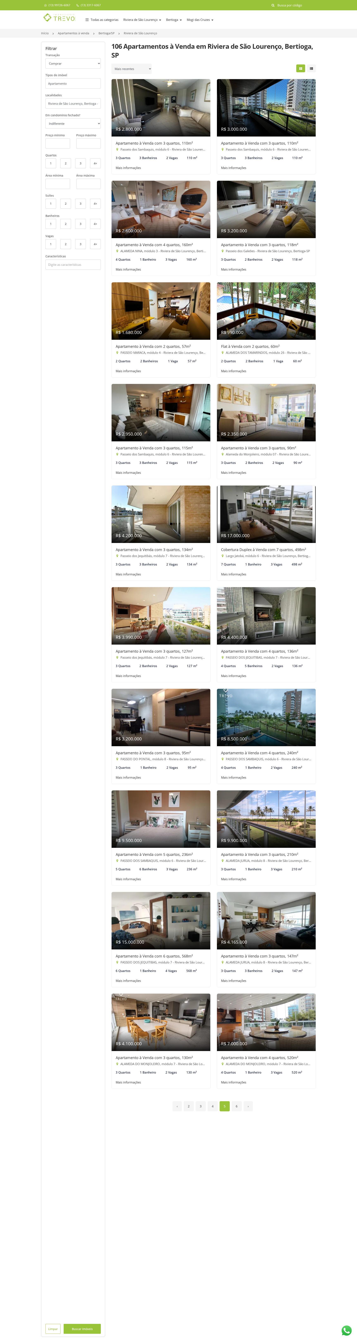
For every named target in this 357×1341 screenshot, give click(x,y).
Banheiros (52, 216)
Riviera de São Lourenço (140, 20)
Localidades (53, 95)
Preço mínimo (55, 135)
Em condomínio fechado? (62, 115)
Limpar (53, 1329)
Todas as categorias (104, 20)
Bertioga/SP (106, 33)
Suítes (49, 195)
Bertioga (172, 20)
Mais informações (128, 168)
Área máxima (85, 175)
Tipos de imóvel (56, 75)
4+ (95, 163)
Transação (52, 55)
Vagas (49, 236)
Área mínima (54, 175)
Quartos (51, 155)
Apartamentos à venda (73, 33)
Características (55, 256)
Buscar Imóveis (82, 1329)
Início (45, 33)
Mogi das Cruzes (199, 20)
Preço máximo (86, 135)
